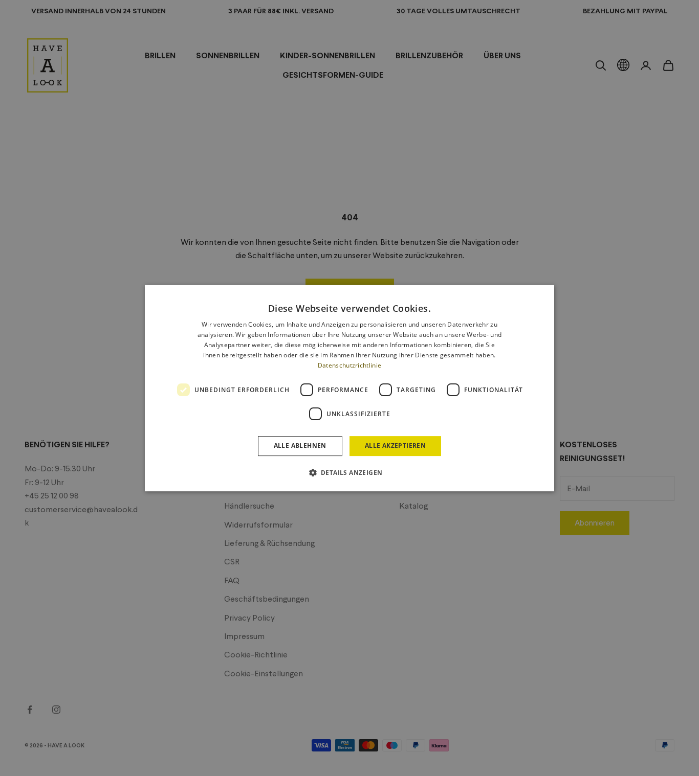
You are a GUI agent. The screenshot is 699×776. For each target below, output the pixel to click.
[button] (350, 472)
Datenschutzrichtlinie (349, 365)
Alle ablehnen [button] (300, 445)
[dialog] (349, 388)
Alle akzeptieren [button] (395, 445)
